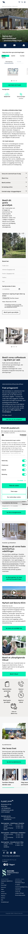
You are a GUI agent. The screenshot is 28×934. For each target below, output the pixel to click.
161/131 (4, 57)
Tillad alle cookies (14, 485)
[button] (14, 593)
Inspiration (18, 889)
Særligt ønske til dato (8, 286)
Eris (2, 900)
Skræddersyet (5, 902)
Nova (2, 883)
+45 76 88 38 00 (6, 808)
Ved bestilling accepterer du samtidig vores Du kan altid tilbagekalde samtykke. (13, 306)
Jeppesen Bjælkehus (6, 881)
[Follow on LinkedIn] (14, 852)
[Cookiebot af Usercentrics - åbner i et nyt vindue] (20, 435)
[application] (14, 592)
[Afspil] (4, 597)
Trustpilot (4, 861)
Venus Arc (3, 893)
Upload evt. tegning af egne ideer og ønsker (13, 294)
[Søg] (22, 2)
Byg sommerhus (6, 6)
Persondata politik (20, 895)
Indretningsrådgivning (21, 887)
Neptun (3, 895)
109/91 (4, 56)
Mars (2, 889)
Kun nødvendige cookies (14, 497)
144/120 (22, 56)
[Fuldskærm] (24, 597)
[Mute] (21, 597)
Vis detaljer (20, 480)
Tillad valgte (14, 491)
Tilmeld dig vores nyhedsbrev (11, 856)
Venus (2, 891)
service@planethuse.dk (9, 817)
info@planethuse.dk (7, 810)
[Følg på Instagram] (7, 852)
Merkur (3, 897)
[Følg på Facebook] (4, 852)
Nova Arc (3, 887)
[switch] (24, 465)
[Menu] (25, 2)
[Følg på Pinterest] (11, 852)
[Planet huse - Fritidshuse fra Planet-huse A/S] (8, 2)
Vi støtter (17, 884)
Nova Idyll (3, 885)
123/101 (13, 56)
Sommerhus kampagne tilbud (20, 881)
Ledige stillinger (19, 893)
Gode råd (17, 891)
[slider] (13, 597)
